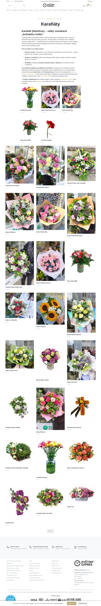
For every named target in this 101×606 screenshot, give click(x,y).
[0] (87, 6)
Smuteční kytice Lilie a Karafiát (76, 183)
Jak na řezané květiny (34, 563)
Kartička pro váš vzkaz (34, 565)
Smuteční (49, 10)
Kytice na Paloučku (11, 320)
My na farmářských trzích (35, 575)
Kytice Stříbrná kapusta (74, 334)
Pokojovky (65, 10)
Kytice (37, 10)
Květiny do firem (56, 565)
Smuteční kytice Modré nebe (13, 287)
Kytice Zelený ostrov (11, 370)
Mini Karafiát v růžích (42, 380)
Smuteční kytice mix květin (44, 513)
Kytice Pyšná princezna (48, 110)
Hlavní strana (41, 18)
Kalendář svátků (56, 570)
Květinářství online (33, 568)
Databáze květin (51, 18)
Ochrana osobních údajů (88, 589)
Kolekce (31, 10)
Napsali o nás (10, 563)
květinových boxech (67, 79)
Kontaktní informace (57, 573)
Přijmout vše (71, 603)
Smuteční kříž (9, 522)
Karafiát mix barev (25, 110)
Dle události (15, 10)
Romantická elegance (42, 187)
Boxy (60, 10)
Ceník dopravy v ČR (12, 575)
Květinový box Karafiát (12, 185)
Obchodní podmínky (34, 573)
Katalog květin (55, 561)
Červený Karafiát (46, 140)
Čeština (90, 1)
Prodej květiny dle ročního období (15, 565)
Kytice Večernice (72, 382)
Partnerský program (57, 568)
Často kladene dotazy (34, 577)
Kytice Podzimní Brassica (74, 235)
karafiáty (38, 81)
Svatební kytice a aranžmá (13, 570)
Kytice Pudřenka (10, 232)
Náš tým (31, 570)
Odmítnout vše (83, 603)
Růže (8, 10)
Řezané (42, 10)
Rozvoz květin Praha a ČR (13, 577)
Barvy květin (55, 563)
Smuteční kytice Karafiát (12, 427)
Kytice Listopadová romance (75, 468)
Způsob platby (10, 580)
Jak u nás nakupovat (12, 573)
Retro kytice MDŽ (45, 76)
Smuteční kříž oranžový (74, 427)
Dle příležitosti (23, 10)
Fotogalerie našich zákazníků (36, 580)
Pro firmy (78, 10)
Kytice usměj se (41, 326)
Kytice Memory (40, 432)
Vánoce (72, 10)
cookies (32, 603)
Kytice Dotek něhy (67, 110)
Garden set (70, 506)
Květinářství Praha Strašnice (14, 561)
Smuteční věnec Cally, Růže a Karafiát (16, 468)
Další (50, 531)
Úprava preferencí (58, 603)
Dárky (55, 10)
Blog (82, 10)
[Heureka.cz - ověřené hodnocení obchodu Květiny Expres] (11, 599)
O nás (30, 561)
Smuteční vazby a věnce (13, 568)
